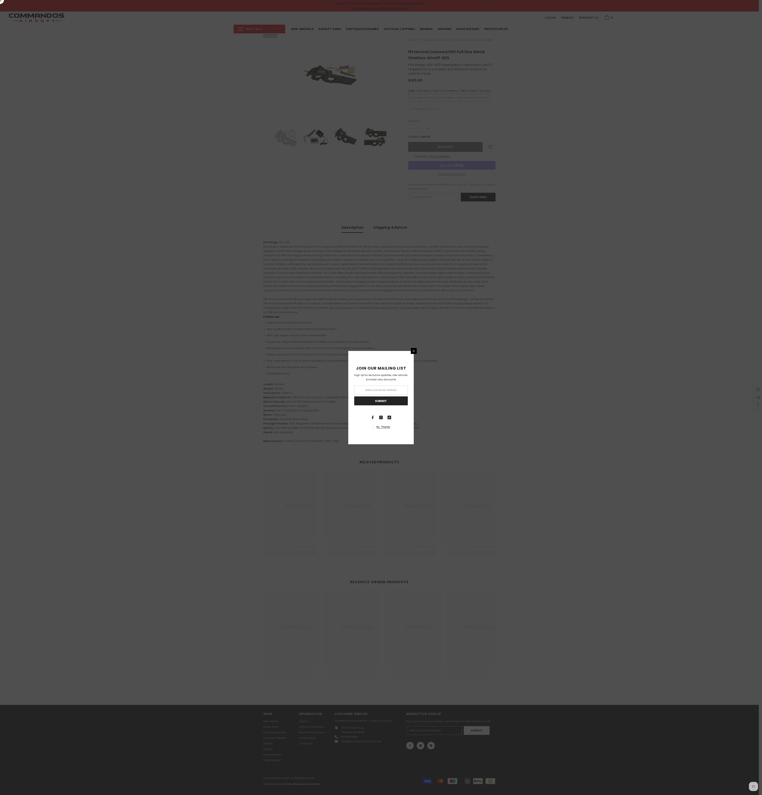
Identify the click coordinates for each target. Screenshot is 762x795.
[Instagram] (381, 417)
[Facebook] (372, 417)
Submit (381, 401)
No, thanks (383, 427)
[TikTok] (389, 417)
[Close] (414, 351)
